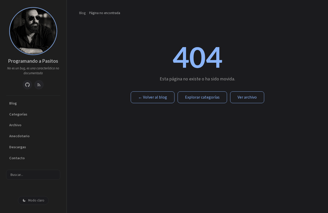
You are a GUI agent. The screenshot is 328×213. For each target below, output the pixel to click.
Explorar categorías (202, 97)
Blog (13, 103)
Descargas (17, 147)
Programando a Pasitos (33, 61)
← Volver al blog (152, 97)
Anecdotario (19, 136)
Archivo (15, 125)
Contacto (17, 158)
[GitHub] (27, 84)
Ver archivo (247, 97)
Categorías (18, 114)
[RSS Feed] (39, 84)
